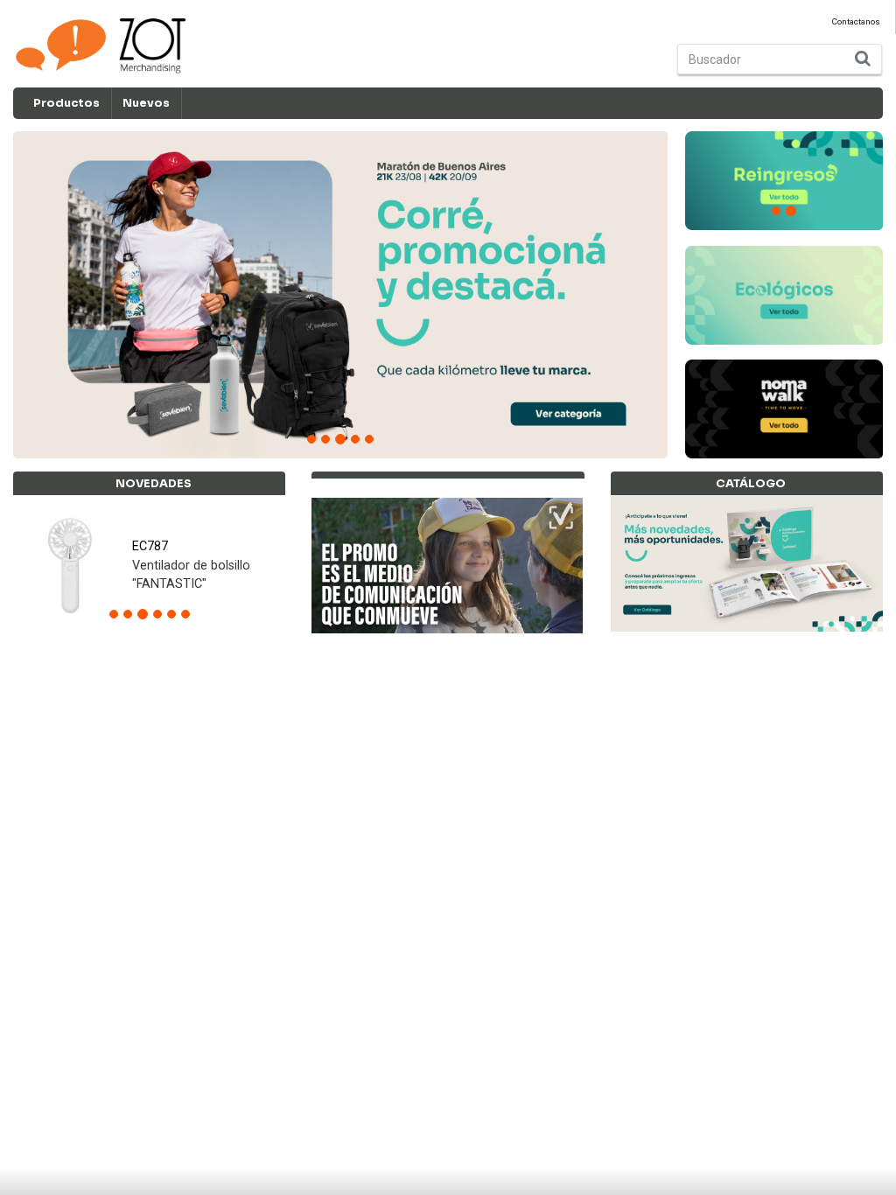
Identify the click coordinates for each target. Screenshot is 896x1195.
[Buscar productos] (863, 59)
